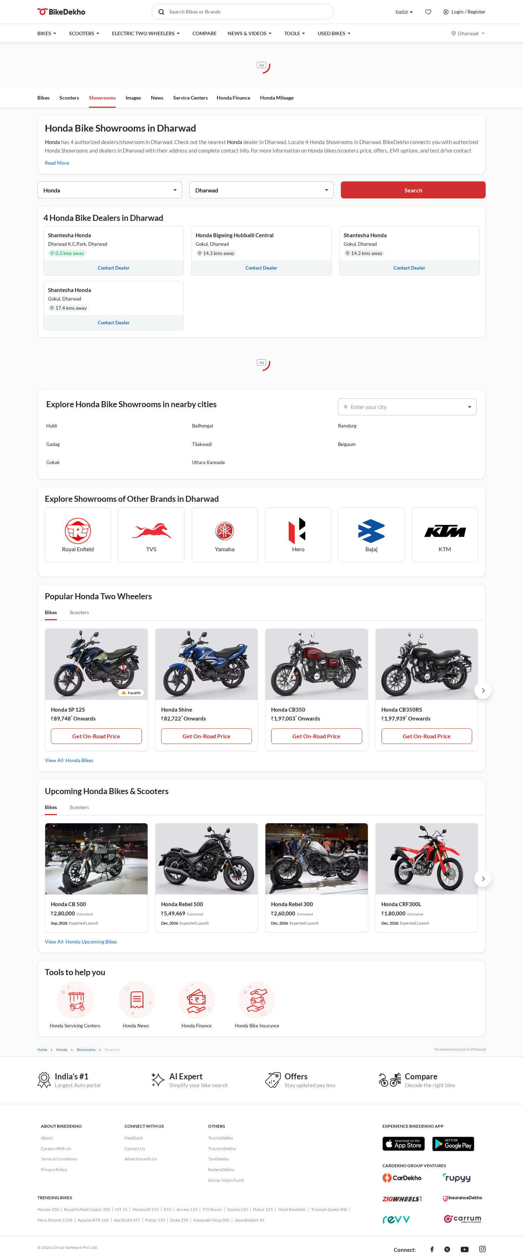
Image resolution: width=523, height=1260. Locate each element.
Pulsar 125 (263, 1209)
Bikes (43, 98)
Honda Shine (176, 709)
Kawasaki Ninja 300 (211, 1220)
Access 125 (186, 1209)
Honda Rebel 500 (182, 904)
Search (413, 190)
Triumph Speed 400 (329, 1209)
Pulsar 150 (155, 1220)
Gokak (53, 462)
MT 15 (121, 1209)
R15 (167, 1209)
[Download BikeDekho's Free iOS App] (403, 1143)
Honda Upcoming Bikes (91, 942)
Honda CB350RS (401, 709)
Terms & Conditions (59, 1158)
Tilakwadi (202, 444)
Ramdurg (347, 426)
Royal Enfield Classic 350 (87, 1209)
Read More (57, 163)
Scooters (69, 98)
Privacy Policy (54, 1169)
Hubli (51, 426)
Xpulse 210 (237, 1209)
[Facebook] (432, 1250)
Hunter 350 (48, 1209)
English (402, 11)
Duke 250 (179, 1220)
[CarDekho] (402, 1178)
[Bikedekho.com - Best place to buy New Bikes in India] (61, 11)
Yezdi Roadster (292, 1209)
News (157, 98)
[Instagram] (482, 1250)
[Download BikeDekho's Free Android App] (453, 1143)
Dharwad (468, 33)
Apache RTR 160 (93, 1220)
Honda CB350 (288, 709)
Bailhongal (202, 426)
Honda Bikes (79, 760)
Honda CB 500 (68, 904)
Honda (52, 142)
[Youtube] (465, 1250)
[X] (447, 1250)
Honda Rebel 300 (292, 904)
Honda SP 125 (68, 709)
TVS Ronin (212, 1209)
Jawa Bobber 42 (249, 1220)
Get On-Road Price (96, 736)
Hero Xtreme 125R (55, 1220)
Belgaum (347, 444)
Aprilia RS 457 (127, 1220)
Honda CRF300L (401, 904)
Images (133, 98)
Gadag (53, 444)
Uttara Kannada (208, 462)
